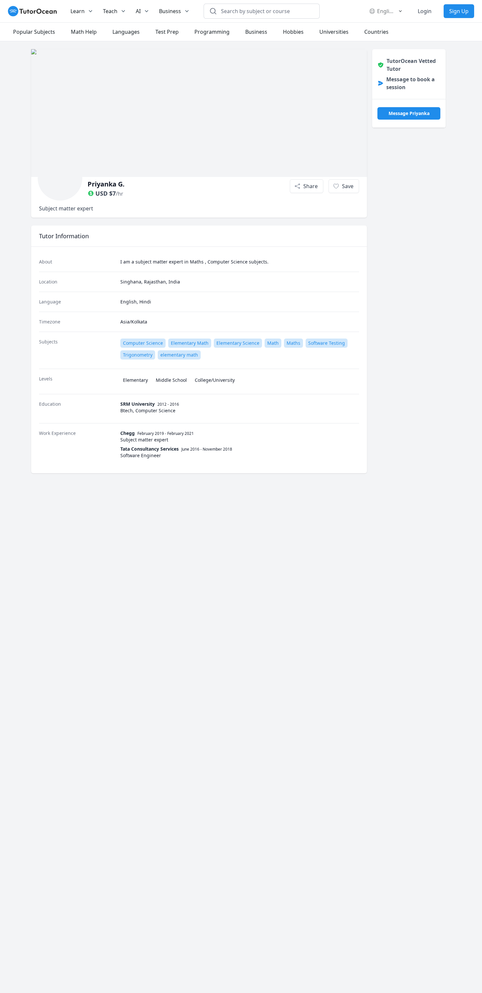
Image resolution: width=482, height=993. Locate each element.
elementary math (179, 355)
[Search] (213, 11)
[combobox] (265, 11)
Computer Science (143, 343)
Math (273, 343)
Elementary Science (237, 343)
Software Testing (326, 343)
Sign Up (459, 11)
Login (425, 11)
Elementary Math (190, 343)
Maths (293, 343)
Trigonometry (137, 355)
